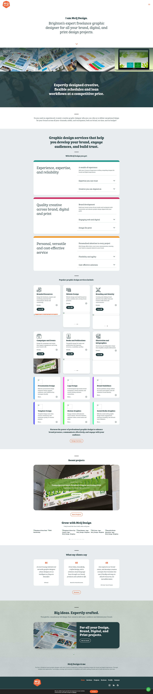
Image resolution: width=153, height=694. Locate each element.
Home (83, 680)
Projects (96, 680)
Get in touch (85, 640)
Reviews (76, 592)
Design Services (76, 441)
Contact (117, 680)
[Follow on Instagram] (109, 685)
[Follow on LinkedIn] (113, 685)
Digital (76, 482)
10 (81, 507)
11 (82, 507)
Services (89, 680)
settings (74, 692)
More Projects (76, 514)
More (39, 309)
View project (77, 494)
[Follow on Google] (118, 685)
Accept (94, 691)
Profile (110, 680)
